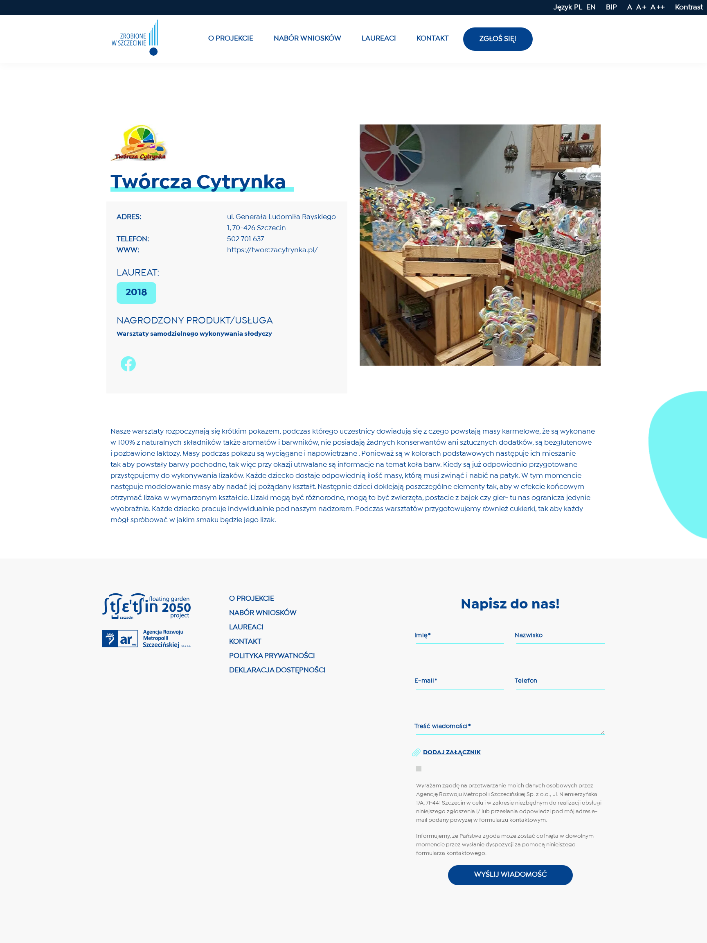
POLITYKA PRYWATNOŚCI (272, 656)
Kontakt (433, 39)
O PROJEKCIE (251, 599)
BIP (611, 8)
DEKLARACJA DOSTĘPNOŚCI (277, 670)
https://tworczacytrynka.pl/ (272, 250)
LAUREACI (246, 627)
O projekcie (230, 39)
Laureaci (379, 39)
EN (591, 8)
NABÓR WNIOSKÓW (263, 613)
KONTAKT (245, 642)
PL (578, 8)
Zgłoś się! (498, 39)
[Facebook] (126, 378)
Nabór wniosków (307, 39)
